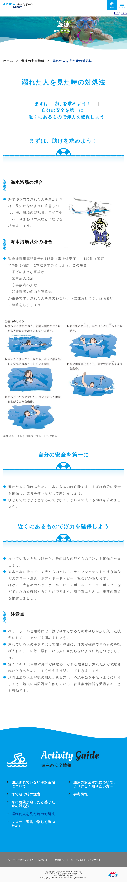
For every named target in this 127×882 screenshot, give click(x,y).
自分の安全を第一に (63, 110)
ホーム (112, 8)
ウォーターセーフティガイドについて (28, 859)
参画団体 (59, 859)
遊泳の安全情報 (32, 61)
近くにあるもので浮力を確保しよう (67, 116)
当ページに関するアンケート (86, 859)
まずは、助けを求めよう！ (62, 103)
